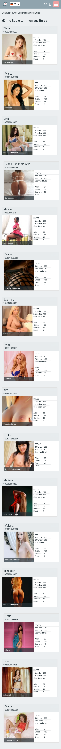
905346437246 (11, 167)
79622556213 (9, 212)
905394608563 (10, 32)
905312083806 (10, 122)
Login (50, 3)
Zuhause (6, 13)
